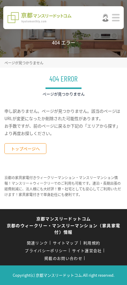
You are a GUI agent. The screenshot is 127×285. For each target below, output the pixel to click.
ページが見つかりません (23, 62)
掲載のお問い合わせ (63, 258)
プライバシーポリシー (46, 250)
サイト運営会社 (87, 250)
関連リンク (37, 243)
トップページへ (25, 149)
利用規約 (91, 243)
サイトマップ (65, 243)
